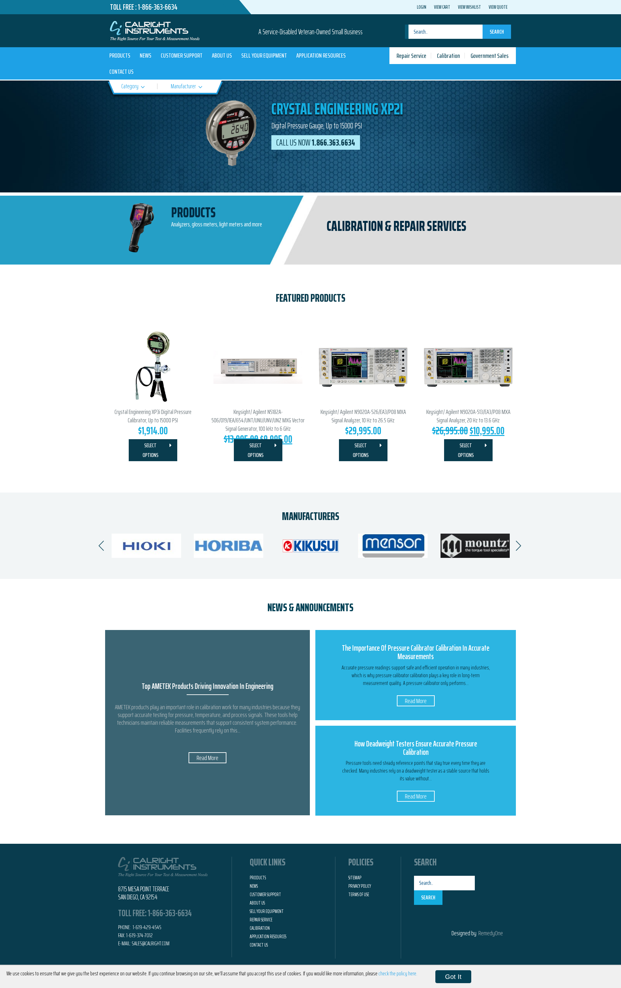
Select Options (150, 450)
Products (119, 55)
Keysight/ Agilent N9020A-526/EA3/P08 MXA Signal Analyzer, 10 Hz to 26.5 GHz (363, 416)
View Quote (498, 7)
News (145, 55)
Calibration (448, 55)
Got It (453, 976)
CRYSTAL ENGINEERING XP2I (337, 109)
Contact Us (121, 71)
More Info (413, 226)
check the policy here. (397, 973)
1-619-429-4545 (146, 927)
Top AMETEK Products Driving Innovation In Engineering (207, 686)
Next (515, 137)
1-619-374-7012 (139, 935)
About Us (222, 55)
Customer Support (181, 55)
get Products (202, 228)
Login (421, 7)
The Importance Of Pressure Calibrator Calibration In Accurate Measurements (415, 652)
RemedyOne (490, 933)
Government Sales (489, 55)
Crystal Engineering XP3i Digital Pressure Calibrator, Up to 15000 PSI (152, 416)
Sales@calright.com (150, 943)
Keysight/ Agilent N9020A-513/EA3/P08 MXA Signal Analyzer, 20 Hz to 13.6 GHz (468, 416)
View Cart (442, 7)
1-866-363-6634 (158, 7)
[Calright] (155, 30)
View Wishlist (469, 7)
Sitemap (354, 878)
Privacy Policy (359, 886)
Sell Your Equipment (264, 55)
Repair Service (411, 55)
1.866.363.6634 (315, 142)
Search (497, 31)
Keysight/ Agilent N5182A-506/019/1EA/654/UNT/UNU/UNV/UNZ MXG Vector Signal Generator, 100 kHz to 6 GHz (258, 420)
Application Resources (321, 55)
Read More (207, 758)
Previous (105, 136)
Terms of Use (358, 894)
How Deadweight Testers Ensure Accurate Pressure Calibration (415, 748)
